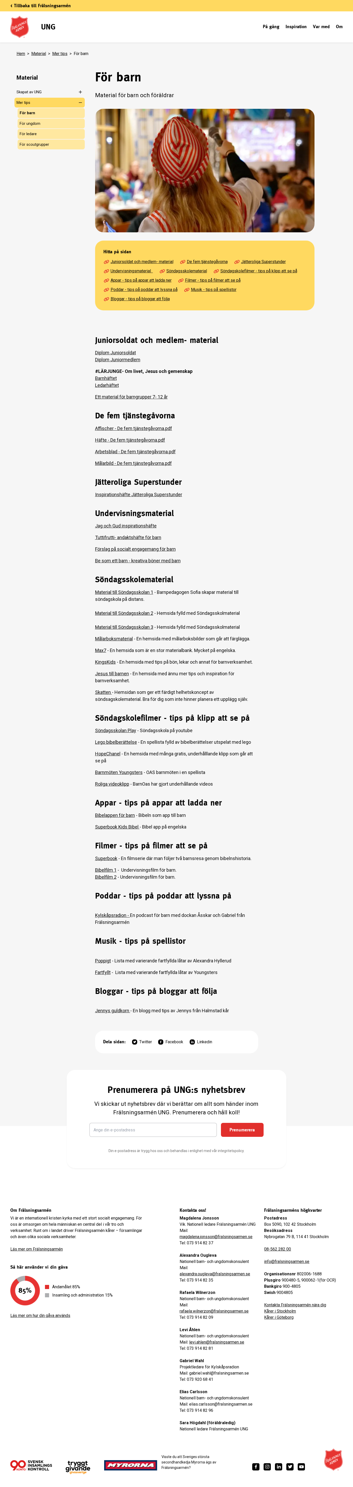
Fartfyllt (103, 972)
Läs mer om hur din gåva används (40, 1315)
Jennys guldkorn (112, 1010)
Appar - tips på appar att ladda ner (141, 280)
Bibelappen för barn (115, 815)
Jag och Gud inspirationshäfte (126, 525)
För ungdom (30, 123)
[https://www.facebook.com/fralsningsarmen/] (255, 1466)
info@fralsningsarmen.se (286, 1261)
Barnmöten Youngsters (119, 772)
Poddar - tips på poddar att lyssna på (144, 289)
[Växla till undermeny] (78, 92)
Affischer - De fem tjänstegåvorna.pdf (133, 428)
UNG (48, 26)
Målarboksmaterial (114, 638)
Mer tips (59, 53)
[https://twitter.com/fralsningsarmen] (290, 1466)
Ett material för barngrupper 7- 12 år (131, 397)
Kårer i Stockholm (280, 1311)
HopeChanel (107, 753)
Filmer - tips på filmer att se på (213, 280)
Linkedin (204, 1041)
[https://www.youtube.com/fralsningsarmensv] (301, 1466)
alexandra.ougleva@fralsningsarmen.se (215, 1273)
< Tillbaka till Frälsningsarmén (40, 5)
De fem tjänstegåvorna (207, 261)
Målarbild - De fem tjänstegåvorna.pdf (133, 463)
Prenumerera (242, 1129)
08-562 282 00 (277, 1249)
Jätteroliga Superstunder (263, 261)
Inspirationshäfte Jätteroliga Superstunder (138, 494)
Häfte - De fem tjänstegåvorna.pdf (130, 440)
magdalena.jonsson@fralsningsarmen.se (216, 1236)
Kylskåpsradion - (112, 915)
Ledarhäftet (107, 385)
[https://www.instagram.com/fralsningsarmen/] (267, 1466)
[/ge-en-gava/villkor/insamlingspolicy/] (31, 1465)
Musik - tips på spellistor (213, 289)
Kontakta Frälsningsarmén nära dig (295, 1304)
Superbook (106, 858)
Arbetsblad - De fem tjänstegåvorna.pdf (135, 451)
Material (38, 53)
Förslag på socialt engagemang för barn (135, 549)
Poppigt (103, 960)
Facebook (174, 1041)
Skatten (103, 692)
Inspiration (296, 26)
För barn (27, 113)
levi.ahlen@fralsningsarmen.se (216, 1342)
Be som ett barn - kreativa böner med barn (138, 560)
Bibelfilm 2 (106, 877)
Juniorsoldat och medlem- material (142, 261)
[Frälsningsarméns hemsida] (333, 1459)
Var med (321, 26)
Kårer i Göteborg (279, 1317)
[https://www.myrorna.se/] (130, 1465)
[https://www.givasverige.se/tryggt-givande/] (78, 1467)
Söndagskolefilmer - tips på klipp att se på (258, 271)
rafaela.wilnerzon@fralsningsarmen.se (214, 1311)
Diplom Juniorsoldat (115, 352)
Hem (21, 53)
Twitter (145, 1041)
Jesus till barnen (112, 673)
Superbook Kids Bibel (117, 827)
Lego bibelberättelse (116, 742)
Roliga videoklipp (112, 784)
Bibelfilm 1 (106, 870)
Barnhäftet (106, 378)
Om (339, 26)
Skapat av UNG (29, 92)
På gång (271, 26)
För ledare (28, 134)
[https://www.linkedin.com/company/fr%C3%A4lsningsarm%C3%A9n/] (278, 1466)
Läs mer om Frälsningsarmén (36, 1249)
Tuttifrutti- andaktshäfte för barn (128, 537)
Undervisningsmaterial (132, 271)
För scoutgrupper (34, 144)
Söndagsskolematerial (186, 271)
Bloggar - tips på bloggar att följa (140, 298)
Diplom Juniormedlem (117, 359)
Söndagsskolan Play (115, 730)
